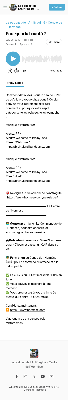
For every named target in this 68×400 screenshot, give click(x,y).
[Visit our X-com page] (34, 376)
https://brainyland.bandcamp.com (28, 146)
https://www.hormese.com (27, 310)
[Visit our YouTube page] (43, 376)
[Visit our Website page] (51, 376)
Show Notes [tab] (15, 83)
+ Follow (56, 7)
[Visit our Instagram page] (25, 376)
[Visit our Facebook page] (16, 376)
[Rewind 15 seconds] (10, 70)
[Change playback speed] (24, 70)
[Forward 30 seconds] (16, 70)
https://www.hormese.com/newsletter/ (32, 197)
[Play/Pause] (13, 59)
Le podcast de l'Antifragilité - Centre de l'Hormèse (27, 7)
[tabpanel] (34, 211)
